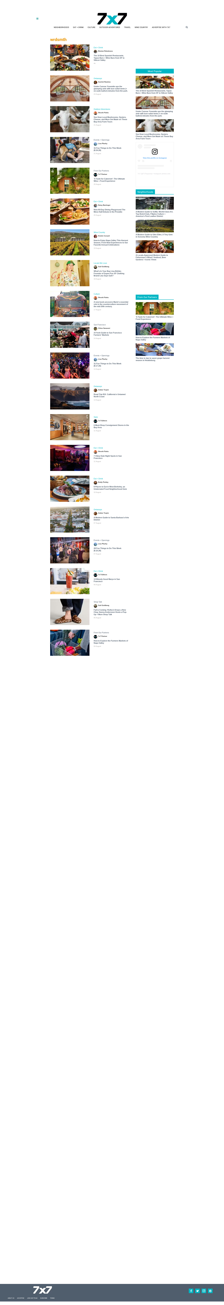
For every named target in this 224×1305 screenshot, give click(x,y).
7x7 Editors (102, 421)
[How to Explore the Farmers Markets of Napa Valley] (69, 643)
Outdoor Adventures (109, 27)
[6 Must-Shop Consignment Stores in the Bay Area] (69, 427)
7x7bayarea (147, 174)
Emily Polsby (103, 482)
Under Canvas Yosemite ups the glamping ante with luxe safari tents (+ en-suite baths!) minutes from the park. (111, 88)
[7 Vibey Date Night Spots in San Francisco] (69, 458)
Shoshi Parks (103, 113)
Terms (52, 1298)
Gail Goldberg (103, 266)
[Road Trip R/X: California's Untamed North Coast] (69, 396)
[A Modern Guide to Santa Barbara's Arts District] (69, 519)
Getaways (98, 78)
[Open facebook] (191, 1291)
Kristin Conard (104, 236)
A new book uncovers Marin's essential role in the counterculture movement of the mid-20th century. (111, 304)
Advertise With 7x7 (161, 27)
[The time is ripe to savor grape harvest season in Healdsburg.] (155, 349)
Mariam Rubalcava (105, 51)
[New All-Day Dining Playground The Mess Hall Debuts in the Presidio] (69, 211)
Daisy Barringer (104, 205)
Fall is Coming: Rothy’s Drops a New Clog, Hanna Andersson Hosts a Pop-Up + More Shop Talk (110, 612)
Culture (91, 27)
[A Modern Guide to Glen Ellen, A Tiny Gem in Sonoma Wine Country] (155, 226)
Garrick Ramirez (104, 82)
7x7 (139, 174)
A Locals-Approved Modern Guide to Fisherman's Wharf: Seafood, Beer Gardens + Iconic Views (152, 257)
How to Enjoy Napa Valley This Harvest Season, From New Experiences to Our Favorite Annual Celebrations (111, 242)
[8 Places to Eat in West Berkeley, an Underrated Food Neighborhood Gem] (69, 489)
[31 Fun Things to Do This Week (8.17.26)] (69, 366)
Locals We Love (100, 263)
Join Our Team (32, 1298)
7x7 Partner (102, 174)
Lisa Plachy (102, 143)
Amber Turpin (103, 390)
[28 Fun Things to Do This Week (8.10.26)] (69, 550)
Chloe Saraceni (104, 328)
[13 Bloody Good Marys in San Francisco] (69, 581)
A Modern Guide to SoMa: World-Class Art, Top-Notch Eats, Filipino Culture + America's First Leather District (154, 214)
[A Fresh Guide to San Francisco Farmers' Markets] (69, 335)
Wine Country (141, 27)
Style (96, 417)
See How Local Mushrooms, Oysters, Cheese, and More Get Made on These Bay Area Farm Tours (110, 119)
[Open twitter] (197, 1291)
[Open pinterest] (210, 1291)
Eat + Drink (78, 27)
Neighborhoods (61, 27)
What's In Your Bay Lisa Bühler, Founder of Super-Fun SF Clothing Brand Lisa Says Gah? (109, 273)
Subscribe (43, 1298)
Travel (127, 27)
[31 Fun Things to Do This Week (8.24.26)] (69, 150)
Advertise (20, 1298)
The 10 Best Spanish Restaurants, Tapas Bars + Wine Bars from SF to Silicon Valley (109, 58)
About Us (11, 1298)
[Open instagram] (204, 1291)
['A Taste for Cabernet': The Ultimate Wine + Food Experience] (69, 181)
